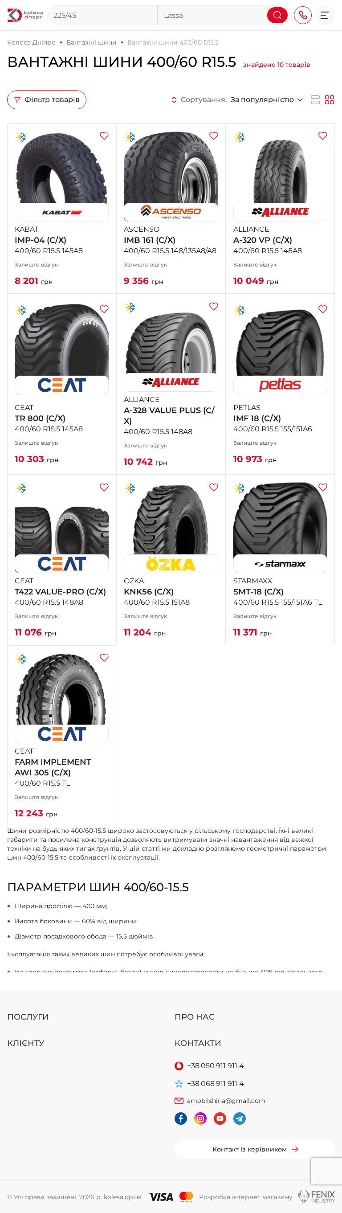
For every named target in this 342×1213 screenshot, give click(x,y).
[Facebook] (181, 1118)
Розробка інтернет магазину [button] (246, 1197)
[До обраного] (104, 135)
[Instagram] (200, 1118)
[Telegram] (239, 1118)
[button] (325, 15)
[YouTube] (220, 1118)
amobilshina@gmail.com (226, 1101)
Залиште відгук (36, 264)
